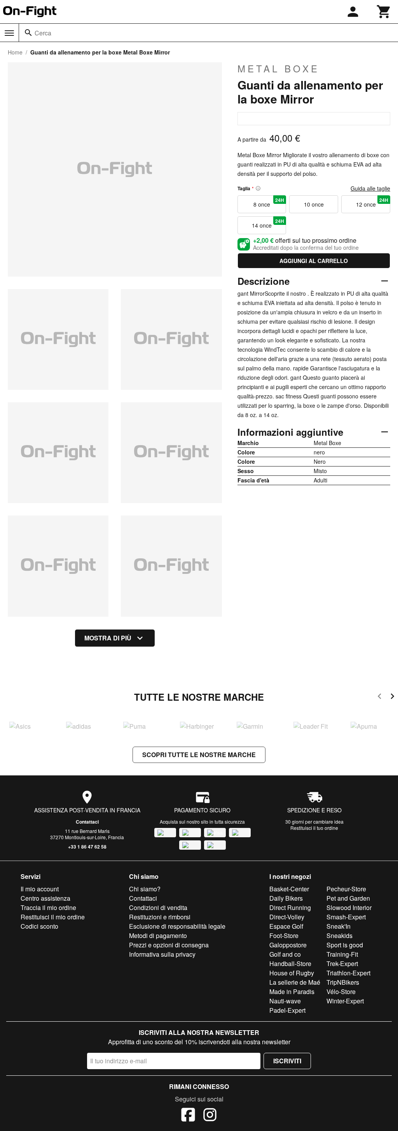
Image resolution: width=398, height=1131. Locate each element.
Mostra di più (107, 637)
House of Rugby (291, 972)
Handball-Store (290, 963)
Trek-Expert (342, 963)
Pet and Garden (348, 898)
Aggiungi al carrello (313, 261)
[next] (392, 697)
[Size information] (258, 188)
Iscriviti (287, 1060)
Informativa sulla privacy (162, 954)
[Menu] (9, 33)
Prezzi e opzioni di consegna (169, 944)
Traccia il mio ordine (48, 907)
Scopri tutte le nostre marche (199, 754)
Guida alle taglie (370, 188)
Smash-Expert (346, 916)
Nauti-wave (285, 1000)
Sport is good (344, 944)
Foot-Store (283, 935)
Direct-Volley (286, 916)
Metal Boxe (278, 68)
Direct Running (290, 907)
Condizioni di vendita (158, 907)
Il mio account (40, 888)
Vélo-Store (341, 991)
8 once (268, 202)
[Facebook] (188, 1116)
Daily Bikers (286, 898)
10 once (314, 204)
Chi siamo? (145, 888)
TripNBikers (342, 982)
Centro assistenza (45, 898)
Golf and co (285, 954)
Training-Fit (342, 954)
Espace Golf (286, 926)
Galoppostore (288, 944)
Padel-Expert (287, 1010)
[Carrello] (384, 11)
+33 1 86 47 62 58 (87, 846)
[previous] (379, 697)
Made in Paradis (291, 991)
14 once (268, 223)
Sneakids (339, 935)
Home (15, 52)
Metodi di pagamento (158, 935)
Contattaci (87, 822)
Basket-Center (289, 888)
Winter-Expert (345, 1000)
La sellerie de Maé (294, 982)
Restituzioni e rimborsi (159, 916)
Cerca (43, 32)
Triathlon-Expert (348, 972)
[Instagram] (210, 1116)
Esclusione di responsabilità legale (177, 926)
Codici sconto (39, 926)
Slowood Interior (349, 907)
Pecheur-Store (346, 888)
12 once (372, 202)
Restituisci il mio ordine (53, 916)
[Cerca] (28, 33)
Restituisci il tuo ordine (314, 827)
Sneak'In (338, 926)
